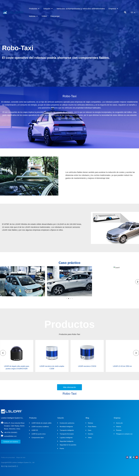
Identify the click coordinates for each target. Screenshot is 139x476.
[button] (125, 12)
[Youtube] (136, 457)
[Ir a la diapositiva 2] (68, 298)
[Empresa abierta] (117, 8)
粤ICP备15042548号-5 (9, 466)
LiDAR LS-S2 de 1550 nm (122, 366)
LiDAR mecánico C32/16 (87, 366)
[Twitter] (130, 457)
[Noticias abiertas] (37, 16)
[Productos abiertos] (39, 8)
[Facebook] (127, 457)
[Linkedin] (133, 457)
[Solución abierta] (52, 8)
